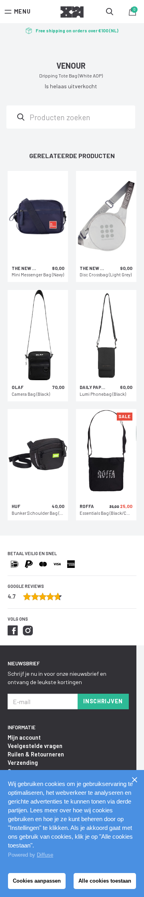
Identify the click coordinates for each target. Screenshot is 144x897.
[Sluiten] (134, 779)
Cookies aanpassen (37, 881)
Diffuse (45, 855)
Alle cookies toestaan (104, 881)
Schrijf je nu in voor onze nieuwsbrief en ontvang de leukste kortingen (57, 677)
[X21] (72, 13)
